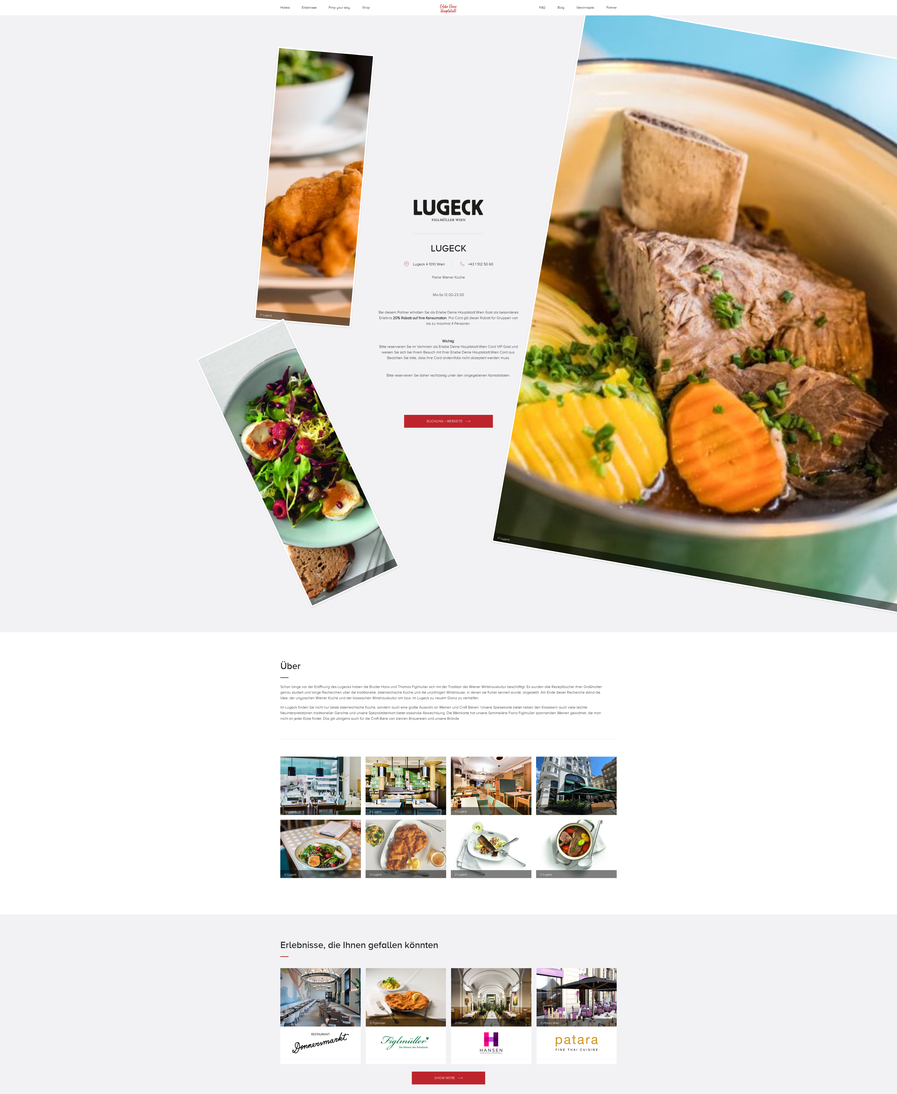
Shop (366, 7)
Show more (444, 1078)
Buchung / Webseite (445, 421)
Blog (561, 7)
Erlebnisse (309, 7)
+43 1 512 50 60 (480, 264)
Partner (611, 7)
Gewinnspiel (585, 7)
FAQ (542, 7)
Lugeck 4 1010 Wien (429, 264)
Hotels (285, 7)
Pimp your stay (339, 7)
